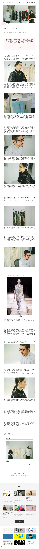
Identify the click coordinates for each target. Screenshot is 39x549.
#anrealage (23, 474)
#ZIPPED (4, 501)
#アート (16, 474)
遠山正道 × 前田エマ (17, 511)
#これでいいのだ (20, 500)
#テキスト (15, 502)
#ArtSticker (22, 514)
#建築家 (32, 514)
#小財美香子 (22, 501)
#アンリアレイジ (26, 474)
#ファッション (23, 32)
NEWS (32, 2)
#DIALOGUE (18, 474)
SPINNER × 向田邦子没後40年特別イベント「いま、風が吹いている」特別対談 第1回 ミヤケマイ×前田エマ (8, 512)
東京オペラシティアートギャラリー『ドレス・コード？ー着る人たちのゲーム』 (16, 47)
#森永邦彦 (21, 474)
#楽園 (27, 500)
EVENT (35, 2)
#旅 (3, 516)
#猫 (3, 517)
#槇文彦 (30, 514)
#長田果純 (12, 475)
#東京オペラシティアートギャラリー (8, 32)
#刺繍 (25, 32)
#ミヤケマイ (8, 516)
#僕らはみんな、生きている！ (17, 501)
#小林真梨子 (17, 500)
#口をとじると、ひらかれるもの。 (8, 501)
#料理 (4, 517)
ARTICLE (24, 2)
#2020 (15, 500)
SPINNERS (28, 2)
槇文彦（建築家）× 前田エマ (29, 511)
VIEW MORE (19, 521)
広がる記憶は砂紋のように (29, 497)
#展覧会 (14, 474)
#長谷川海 (29, 500)
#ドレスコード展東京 (19, 32)
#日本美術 (11, 516)
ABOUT (20, 2)
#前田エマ (12, 474)
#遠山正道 (20, 514)
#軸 (4, 516)
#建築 (33, 514)
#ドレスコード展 (14, 32)
